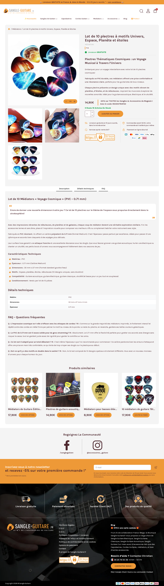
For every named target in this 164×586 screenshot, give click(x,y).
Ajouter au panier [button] (141, 415)
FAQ (103, 188)
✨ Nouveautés (30, 19)
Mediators (97, 19)
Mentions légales (66, 525)
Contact (62, 548)
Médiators (16, 29)
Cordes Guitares (130, 547)
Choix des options (28, 415)
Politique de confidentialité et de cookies (77, 542)
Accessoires (113, 19)
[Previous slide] (66, 101)
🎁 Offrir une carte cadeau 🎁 (125, 528)
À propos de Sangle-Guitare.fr (72, 552)
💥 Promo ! (135, 19)
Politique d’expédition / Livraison (73, 535)
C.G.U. (61, 532)
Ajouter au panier (110, 114)
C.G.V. (61, 528)
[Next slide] (74, 101)
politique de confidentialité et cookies (135, 475)
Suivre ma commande (137, 572)
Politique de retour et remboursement (76, 538)
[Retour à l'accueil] (19, 11)
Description (64, 188)
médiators (142, 547)
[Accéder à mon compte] (148, 11)
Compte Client (121, 572)
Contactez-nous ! (123, 566)
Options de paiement (68, 545)
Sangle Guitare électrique (122, 538)
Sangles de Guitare (47, 19)
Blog (125, 19)
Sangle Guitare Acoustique (132, 541)
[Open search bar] (141, 11)
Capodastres (66, 19)
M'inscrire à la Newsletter (156, 467)
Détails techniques (85, 188)
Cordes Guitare (81, 19)
